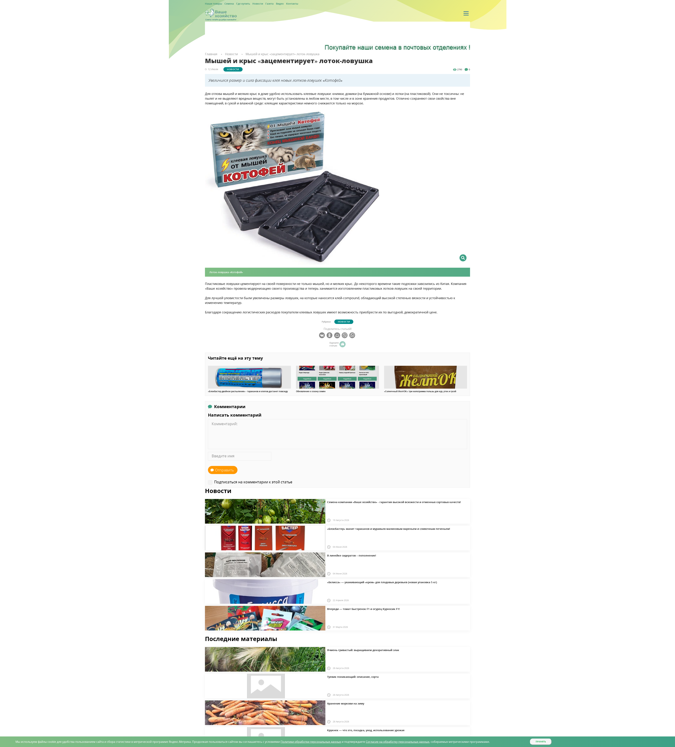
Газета (260, 3)
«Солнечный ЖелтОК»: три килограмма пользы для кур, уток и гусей (420, 391)
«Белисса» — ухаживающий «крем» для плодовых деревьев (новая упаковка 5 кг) (370, 581)
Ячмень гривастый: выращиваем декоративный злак (355, 649)
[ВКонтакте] (322, 335)
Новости (250, 3)
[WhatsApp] (352, 335)
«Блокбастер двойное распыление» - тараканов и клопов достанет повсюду (248, 391)
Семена (226, 3)
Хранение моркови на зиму (341, 703)
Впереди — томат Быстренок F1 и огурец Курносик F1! (355, 608)
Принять (541, 741)
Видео (269, 3)
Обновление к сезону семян (311, 391)
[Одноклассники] (330, 335)
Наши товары (212, 3)
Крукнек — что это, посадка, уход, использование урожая (357, 729)
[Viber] (345, 335)
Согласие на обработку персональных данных (397, 742)
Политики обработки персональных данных (311, 742)
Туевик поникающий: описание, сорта (347, 676)
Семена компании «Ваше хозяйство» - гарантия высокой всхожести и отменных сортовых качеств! (380, 501)
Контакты (280, 3)
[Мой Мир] (337, 335)
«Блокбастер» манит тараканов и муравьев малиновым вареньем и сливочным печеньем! (375, 528)
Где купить (237, 3)
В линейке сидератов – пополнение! (346, 555)
